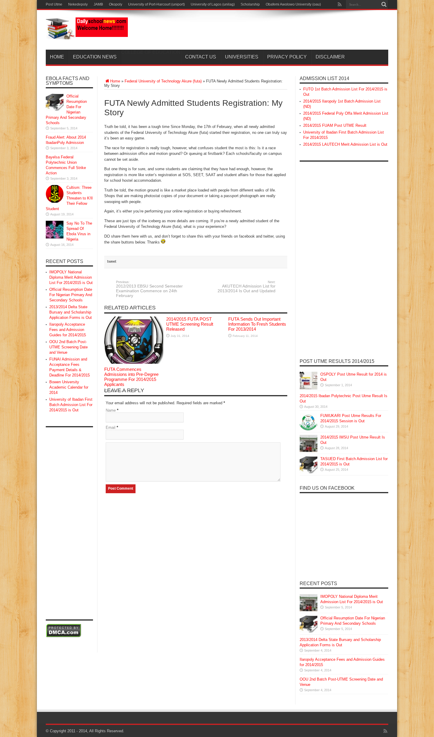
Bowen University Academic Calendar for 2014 (68, 387)
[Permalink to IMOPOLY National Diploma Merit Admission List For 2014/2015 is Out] (308, 610)
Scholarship (250, 4)
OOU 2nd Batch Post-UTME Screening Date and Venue (68, 347)
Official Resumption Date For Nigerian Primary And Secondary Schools (70, 294)
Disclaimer (330, 56)
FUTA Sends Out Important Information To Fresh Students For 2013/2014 (257, 324)
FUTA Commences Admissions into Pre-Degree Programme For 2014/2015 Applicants (131, 377)
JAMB (98, 4)
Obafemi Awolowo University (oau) (293, 4)
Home (57, 56)
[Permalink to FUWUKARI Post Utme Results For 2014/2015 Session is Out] (308, 429)
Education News (95, 56)
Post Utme (54, 4)
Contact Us (200, 56)
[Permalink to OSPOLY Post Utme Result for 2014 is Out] (308, 388)
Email (110, 427)
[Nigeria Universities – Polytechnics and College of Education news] (87, 35)
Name (111, 410)
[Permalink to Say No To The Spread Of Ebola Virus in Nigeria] (54, 237)
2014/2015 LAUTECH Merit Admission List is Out (345, 144)
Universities (241, 56)
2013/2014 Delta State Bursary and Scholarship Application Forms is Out (70, 312)
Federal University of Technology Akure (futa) (163, 81)
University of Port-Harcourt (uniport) (156, 4)
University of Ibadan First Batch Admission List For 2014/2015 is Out (70, 404)
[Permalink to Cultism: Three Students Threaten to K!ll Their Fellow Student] (54, 201)
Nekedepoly (78, 4)
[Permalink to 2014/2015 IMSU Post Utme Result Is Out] (308, 451)
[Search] (383, 4)
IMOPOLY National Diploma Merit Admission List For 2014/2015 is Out (71, 277)
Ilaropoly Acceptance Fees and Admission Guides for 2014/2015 (67, 329)
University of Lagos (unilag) (213, 4)
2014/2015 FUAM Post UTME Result (334, 125)
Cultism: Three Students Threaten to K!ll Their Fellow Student (69, 198)
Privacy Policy (287, 56)
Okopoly (115, 4)
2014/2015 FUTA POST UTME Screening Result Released (189, 324)
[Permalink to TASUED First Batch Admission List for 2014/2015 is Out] (308, 472)
